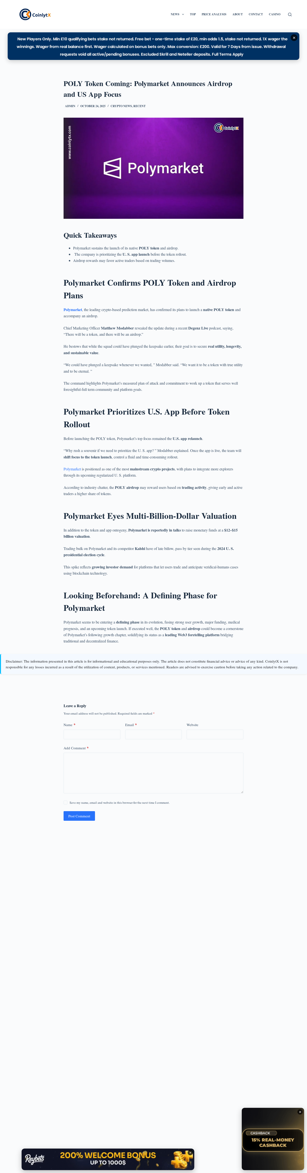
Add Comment (76, 748)
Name (70, 724)
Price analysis (214, 14)
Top (193, 14)
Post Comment (79, 816)
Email (131, 724)
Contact (256, 14)
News (175, 14)
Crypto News (121, 106)
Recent (139, 106)
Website (192, 724)
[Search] (290, 14)
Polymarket (73, 309)
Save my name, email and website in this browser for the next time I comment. (120, 802)
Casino (274, 14)
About (237, 14)
